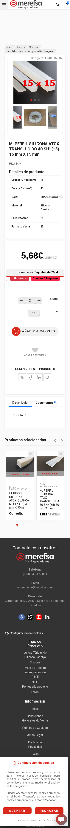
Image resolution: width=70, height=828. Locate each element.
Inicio (10, 47)
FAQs (35, 754)
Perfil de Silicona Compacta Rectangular (30, 51)
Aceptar (17, 811)
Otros (35, 692)
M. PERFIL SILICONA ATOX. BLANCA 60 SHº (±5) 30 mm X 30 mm (19, 500)
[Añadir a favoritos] (31, 454)
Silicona (33, 47)
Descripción (20, 402)
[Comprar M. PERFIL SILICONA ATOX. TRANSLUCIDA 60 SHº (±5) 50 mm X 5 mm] (58, 514)
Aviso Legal (35, 735)
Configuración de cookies (26, 633)
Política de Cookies (35, 728)
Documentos (46, 403)
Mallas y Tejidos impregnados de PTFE (35, 672)
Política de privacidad (29, 820)
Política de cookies (54, 820)
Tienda (21, 47)
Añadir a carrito (38, 331)
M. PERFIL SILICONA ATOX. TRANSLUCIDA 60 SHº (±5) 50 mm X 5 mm (49, 499)
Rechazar (49, 811)
